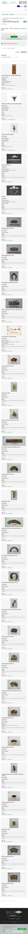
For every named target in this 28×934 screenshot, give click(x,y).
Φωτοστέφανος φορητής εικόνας (10, 555)
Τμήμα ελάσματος (6, 165)
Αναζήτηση (14, 36)
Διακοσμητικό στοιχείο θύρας (9, 336)
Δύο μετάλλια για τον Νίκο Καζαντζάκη (11, 75)
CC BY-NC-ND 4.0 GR (11, 119)
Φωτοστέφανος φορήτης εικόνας (10, 282)
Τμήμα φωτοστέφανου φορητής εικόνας (11, 528)
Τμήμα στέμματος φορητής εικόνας (10, 420)
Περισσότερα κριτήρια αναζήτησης (14, 38)
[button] (14, 43)
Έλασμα (3, 196)
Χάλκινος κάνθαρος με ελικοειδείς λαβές (11, 103)
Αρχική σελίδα (5, 14)
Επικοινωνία (4, 921)
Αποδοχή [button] (22, 929)
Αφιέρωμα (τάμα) (6, 393)
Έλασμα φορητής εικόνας (8, 228)
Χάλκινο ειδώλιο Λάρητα (8, 134)
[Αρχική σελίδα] (9, 2)
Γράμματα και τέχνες (7, 18)
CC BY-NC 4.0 (9, 88)
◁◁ (13, 61)
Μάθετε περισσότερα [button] (7, 931)
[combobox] (9, 57)
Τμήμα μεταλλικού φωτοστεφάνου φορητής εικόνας (12, 774)
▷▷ (25, 61)
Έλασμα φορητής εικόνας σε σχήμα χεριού (12, 309)
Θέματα (12, 14)
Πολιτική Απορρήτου (11, 921)
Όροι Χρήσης (18, 921)
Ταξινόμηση (3, 55)
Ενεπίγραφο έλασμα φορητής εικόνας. (11, 447)
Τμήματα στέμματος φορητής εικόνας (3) (11, 690)
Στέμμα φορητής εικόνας (8, 366)
